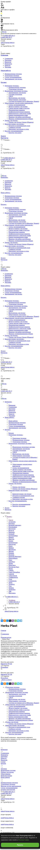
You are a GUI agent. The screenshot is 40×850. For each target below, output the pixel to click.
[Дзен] (22, 48)
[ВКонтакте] (18, 48)
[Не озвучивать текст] (2, 28)
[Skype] (18, 621)
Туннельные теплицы (12, 75)
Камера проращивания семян (18, 115)
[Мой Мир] (7, 621)
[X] (10, 621)
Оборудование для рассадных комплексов (19, 103)
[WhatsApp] (15, 621)
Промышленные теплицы (13, 74)
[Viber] (13, 621)
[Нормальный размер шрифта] (2, 5)
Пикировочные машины (17, 110)
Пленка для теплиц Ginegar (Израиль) (21, 122)
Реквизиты (8, 64)
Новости (7, 65)
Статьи (3, 762)
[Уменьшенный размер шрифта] (2, 3)
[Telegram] (21, 621)
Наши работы (6, 70)
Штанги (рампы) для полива (18, 106)
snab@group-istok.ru (7, 824)
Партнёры (4, 756)
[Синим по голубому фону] (1, 16)
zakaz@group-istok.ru (7, 42)
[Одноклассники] (4, 621)
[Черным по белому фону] (1, 12)
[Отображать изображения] (2, 19)
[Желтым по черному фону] (1, 14)
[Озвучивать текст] (2, 26)
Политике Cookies (23, 840)
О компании (9, 58)
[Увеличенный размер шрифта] (2, 8)
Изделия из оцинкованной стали (19, 126)
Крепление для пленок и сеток (19, 129)
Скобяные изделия (15, 127)
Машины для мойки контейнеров (20, 117)
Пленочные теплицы (12, 86)
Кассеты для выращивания (14, 131)
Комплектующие (6, 775)
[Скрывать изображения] (2, 22)
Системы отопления (15, 94)
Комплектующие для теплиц (14, 124)
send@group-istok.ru (7, 818)
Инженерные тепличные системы (16, 91)
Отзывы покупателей (8, 789)
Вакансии (8, 62)
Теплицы (4, 769)
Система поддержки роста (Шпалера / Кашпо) (24, 101)
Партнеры (8, 60)
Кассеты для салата (15, 132)
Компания (4, 55)
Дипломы (8, 67)
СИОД (11, 96)
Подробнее (4, 667)
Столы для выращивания (13, 77)
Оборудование (5, 774)
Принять (20, 845)
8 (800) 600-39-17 (9, 35)
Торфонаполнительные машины (19, 112)
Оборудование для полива (17, 99)
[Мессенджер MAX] (26, 48)
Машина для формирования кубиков (21, 119)
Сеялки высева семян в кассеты (19, 108)
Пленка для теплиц (11, 120)
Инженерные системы (8, 770)
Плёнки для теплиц (7, 772)
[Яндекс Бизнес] (13, 48)
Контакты (4, 138)
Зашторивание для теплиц (13, 79)
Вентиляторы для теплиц (17, 98)
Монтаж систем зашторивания (11, 786)
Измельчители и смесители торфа (20, 113)
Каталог (4, 82)
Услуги (3, 136)
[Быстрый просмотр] (1, 658)
